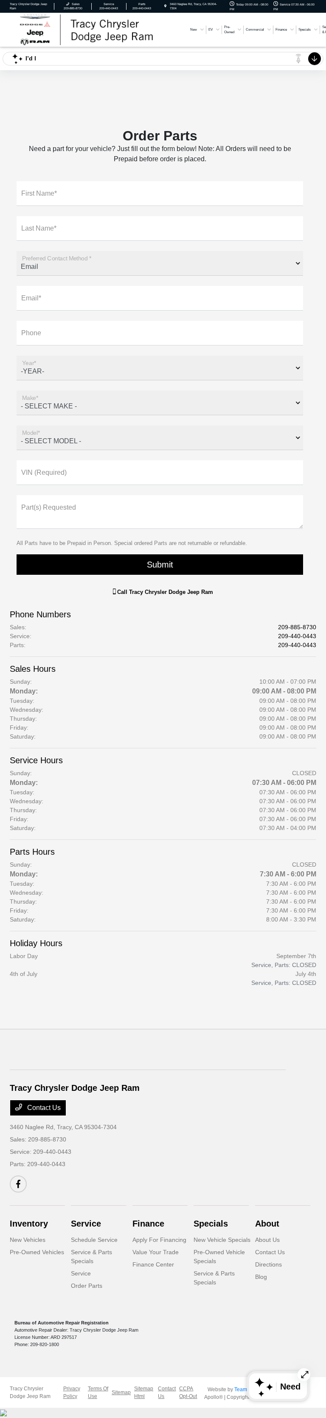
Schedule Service (94, 1239)
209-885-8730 (297, 627)
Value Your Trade (155, 1252)
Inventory (29, 1223)
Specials (211, 1223)
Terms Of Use (98, 1392)
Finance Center (153, 1264)
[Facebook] (18, 1184)
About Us (267, 1239)
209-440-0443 (297, 636)
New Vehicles (27, 1239)
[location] (165, 6)
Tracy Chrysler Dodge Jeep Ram (30, 1392)
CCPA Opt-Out (188, 1392)
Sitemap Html (143, 1392)
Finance (148, 1223)
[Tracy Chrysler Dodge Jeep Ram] (97, 29)
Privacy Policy (71, 1392)
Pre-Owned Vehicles (37, 1252)
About (267, 1223)
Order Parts (86, 1285)
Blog (261, 1276)
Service (86, 1223)
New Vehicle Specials (222, 1239)
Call (164, 592)
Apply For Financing (159, 1239)
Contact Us (43, 1107)
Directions (268, 1264)
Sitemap (121, 1392)
